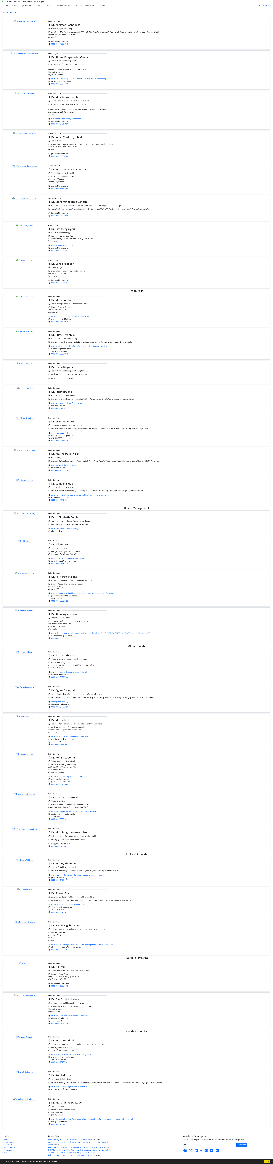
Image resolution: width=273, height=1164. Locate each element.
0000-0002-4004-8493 (59, 250)
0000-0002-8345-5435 (59, 912)
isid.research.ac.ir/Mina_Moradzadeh (66, 119)
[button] (57, 1161)
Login (258, 6)
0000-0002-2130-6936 (59, 321)
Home (5, 6)
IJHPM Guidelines (43, 6)
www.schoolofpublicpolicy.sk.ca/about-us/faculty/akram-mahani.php (78, 79)
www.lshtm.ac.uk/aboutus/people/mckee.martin (70, 736)
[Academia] (201, 1151)
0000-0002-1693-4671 (59, 880)
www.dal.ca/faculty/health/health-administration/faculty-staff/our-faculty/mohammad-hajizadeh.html (92, 1119)
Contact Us (101, 6)
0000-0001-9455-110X (59, 950)
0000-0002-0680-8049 (59, 354)
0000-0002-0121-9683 (59, 744)
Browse (14, 6)
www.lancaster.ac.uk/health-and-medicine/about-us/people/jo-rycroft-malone (82, 593)
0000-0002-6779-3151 (59, 707)
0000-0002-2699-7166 (59, 677)
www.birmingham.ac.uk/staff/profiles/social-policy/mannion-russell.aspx (80, 346)
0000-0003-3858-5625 (59, 601)
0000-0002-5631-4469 (59, 188)
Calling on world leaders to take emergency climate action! (71, 1155)
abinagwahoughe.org (59, 702)
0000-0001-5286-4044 (59, 819)
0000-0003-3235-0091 (59, 846)
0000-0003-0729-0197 (59, 408)
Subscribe (242, 1145)
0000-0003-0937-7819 (59, 563)
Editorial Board (9, 1145)
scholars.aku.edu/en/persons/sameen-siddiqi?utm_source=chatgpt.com (80, 495)
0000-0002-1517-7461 (59, 1062)
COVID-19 (78, 6)
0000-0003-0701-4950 (59, 124)
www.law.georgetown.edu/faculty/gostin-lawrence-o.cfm (73, 811)
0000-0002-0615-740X (59, 784)
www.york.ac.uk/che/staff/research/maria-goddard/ (72, 1054)
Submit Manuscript (62, 6)
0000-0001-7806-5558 (59, 470)
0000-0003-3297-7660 (59, 84)
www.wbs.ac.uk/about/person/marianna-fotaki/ (70, 316)
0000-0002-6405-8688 (59, 216)
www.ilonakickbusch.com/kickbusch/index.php (70, 672)
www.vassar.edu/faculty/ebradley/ (65, 528)
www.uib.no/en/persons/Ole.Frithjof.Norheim (69, 1016)
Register (266, 6)
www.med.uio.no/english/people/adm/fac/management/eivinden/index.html (82, 944)
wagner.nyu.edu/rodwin (60, 433)
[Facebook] (185, 1151)
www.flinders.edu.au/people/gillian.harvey (68, 558)
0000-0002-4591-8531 (59, 1124)
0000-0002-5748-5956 (59, 1023)
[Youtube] (211, 1151)
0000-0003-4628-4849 (59, 44)
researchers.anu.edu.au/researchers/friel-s (68, 904)
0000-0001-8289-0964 (59, 500)
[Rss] (217, 1151)
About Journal (9, 1142)
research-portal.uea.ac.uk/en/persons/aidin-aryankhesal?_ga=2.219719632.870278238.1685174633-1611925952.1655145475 (100, 633)
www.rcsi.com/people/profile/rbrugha (66, 403)
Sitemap (6, 1152)
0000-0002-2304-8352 (59, 283)
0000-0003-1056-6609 (59, 986)
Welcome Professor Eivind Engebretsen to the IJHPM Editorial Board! (75, 1147)
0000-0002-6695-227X (59, 638)
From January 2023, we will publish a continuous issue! (70, 1140)
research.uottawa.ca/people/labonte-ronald (69, 776)
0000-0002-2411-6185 (59, 440)
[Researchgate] (206, 1151)
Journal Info (27, 6)
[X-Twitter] (190, 1151)
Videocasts (89, 6)
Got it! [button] (267, 1161)
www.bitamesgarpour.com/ (62, 245)
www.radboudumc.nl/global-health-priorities (69, 1087)
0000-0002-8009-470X (59, 156)
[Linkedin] (196, 1151)
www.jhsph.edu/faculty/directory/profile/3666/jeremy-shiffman (76, 875)
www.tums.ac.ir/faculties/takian (63, 465)
